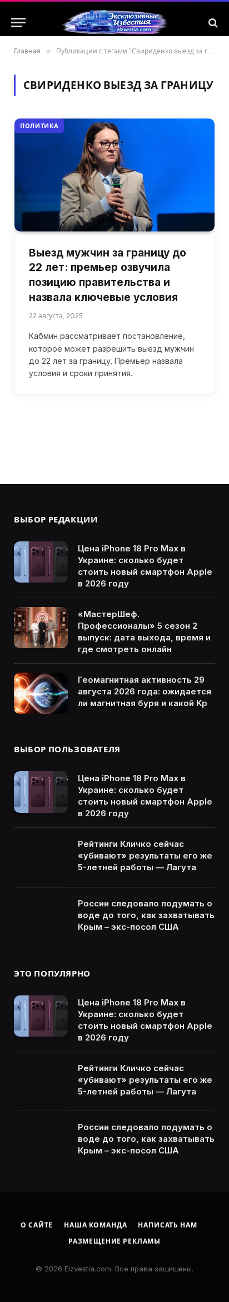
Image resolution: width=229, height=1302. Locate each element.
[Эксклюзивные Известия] (114, 23)
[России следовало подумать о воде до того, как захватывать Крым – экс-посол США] (41, 917)
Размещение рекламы (114, 1241)
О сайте (37, 1225)
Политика (39, 126)
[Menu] (18, 22)
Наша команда (95, 1225)
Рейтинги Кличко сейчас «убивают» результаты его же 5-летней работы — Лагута (145, 855)
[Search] (212, 22)
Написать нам (167, 1225)
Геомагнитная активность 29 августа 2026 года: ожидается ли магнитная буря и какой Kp (144, 691)
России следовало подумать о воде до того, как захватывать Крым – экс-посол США (146, 915)
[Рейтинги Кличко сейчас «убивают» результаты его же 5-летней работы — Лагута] (41, 858)
